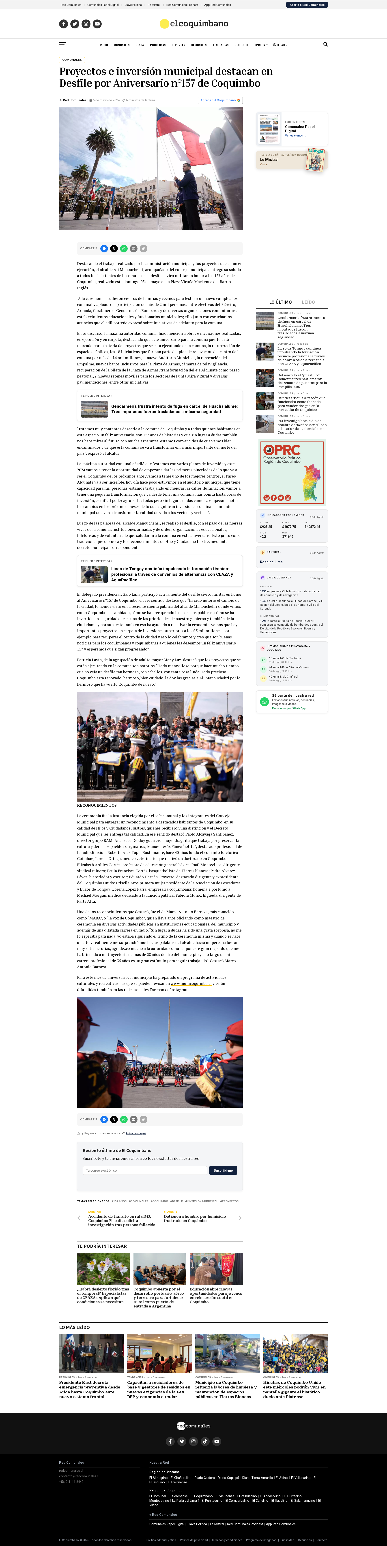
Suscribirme (223, 1170)
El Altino (282, 1478)
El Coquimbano (202, 1496)
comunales (139, 1201)
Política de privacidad (194, 1540)
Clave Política (133, 4)
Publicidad (287, 1540)
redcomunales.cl (71, 1471)
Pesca (140, 45)
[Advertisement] (292, 201)
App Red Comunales (217, 4)
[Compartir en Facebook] (104, 248)
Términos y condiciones (227, 1540)
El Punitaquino (212, 1501)
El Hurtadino (293, 1496)
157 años (120, 1201)
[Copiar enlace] (143, 248)
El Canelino (260, 1501)
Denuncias (305, 1540)
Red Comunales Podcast (182, 4)
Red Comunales (71, 4)
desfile (177, 1201)
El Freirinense (177, 1482)
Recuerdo (241, 45)
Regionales (198, 45)
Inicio (104, 45)
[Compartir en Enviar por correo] (134, 248)
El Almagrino (158, 1478)
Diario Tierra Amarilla (257, 1478)
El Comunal (157, 1496)
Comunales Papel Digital (103, 4)
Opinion (259, 45)
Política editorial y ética (161, 1540)
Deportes (178, 45)
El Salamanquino (303, 1501)
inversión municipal (202, 1201)
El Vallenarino (301, 1478)
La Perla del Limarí (185, 1501)
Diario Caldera (205, 1478)
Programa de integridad (261, 1540)
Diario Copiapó (228, 1478)
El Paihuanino (247, 1496)
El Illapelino (279, 1501)
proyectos (230, 1201)
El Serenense (178, 1496)
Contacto (321, 1540)
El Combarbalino (237, 1501)
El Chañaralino (181, 1478)
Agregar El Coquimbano (218, 100)
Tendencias (220, 45)
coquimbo (160, 1201)
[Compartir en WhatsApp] (124, 248)
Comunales (121, 45)
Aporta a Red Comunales (307, 4)
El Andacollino (270, 1496)
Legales (281, 45)
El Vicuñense (225, 1496)
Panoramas (158, 45)
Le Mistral (154, 4)
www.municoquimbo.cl (191, 983)
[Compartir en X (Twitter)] (114, 248)
